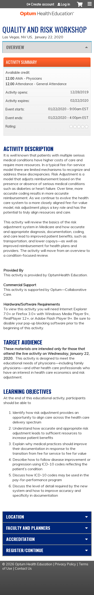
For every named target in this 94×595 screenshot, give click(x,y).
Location (15, 516)
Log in (65, 4)
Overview (15, 47)
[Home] (47, 12)
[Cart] (80, 6)
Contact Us (23, 568)
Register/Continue (24, 550)
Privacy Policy (65, 564)
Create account (42, 4)
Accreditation (20, 539)
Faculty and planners (28, 528)
